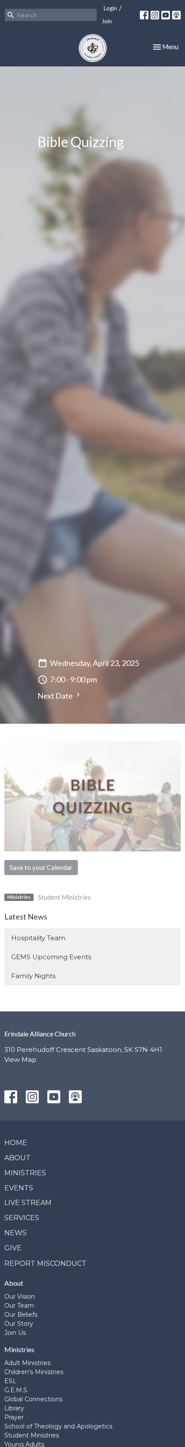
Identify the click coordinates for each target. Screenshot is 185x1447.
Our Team (19, 1305)
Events (18, 1188)
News (15, 1233)
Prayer (14, 1417)
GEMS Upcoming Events (51, 957)
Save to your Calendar (41, 867)
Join (107, 21)
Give (13, 1248)
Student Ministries (64, 897)
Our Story (18, 1324)
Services (21, 1218)
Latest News (25, 916)
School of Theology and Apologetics (58, 1426)
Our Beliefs (20, 1314)
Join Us (15, 1333)
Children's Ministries (33, 1372)
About (17, 1158)
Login (110, 8)
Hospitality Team (38, 938)
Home (15, 1143)
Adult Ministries (27, 1363)
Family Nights (33, 976)
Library (14, 1408)
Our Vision (19, 1296)
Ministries (25, 1173)
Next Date (55, 695)
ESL (10, 1381)
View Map (20, 1059)
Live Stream (28, 1203)
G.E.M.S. (16, 1390)
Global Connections (33, 1399)
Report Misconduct (45, 1263)
